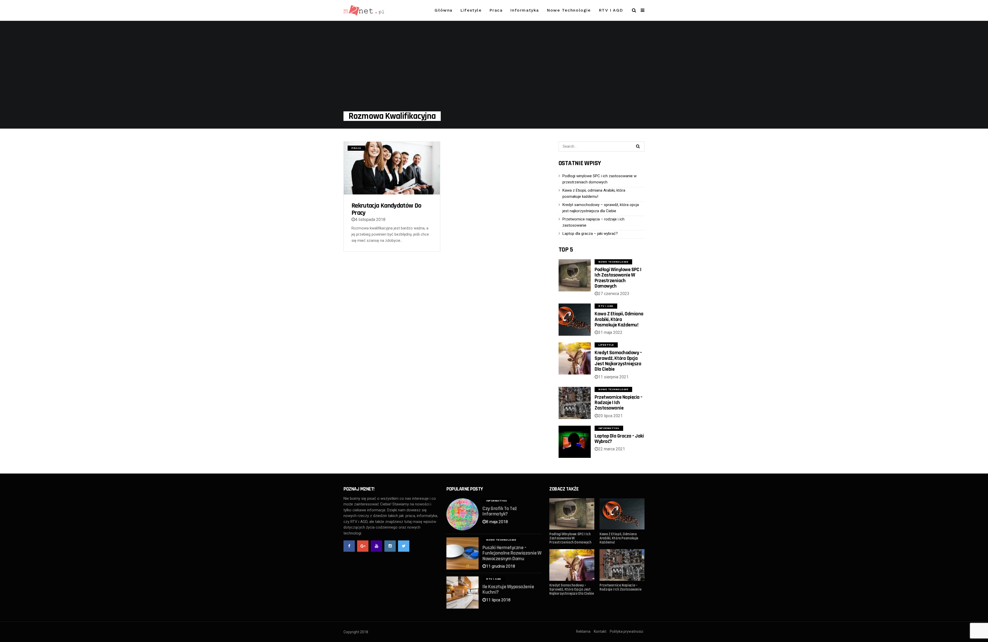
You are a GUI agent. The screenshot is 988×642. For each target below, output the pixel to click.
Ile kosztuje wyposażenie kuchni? (508, 589)
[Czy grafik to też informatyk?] (462, 514)
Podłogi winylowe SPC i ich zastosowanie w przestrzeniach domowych (618, 277)
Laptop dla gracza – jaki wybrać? (590, 233)
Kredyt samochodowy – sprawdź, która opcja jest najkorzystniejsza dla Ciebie (618, 360)
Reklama (583, 631)
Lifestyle (471, 10)
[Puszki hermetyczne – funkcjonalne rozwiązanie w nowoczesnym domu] (462, 553)
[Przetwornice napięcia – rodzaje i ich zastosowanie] (575, 403)
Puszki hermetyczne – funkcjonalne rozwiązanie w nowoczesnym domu (511, 553)
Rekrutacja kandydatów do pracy (386, 209)
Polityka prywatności (626, 631)
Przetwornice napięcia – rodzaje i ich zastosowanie (618, 403)
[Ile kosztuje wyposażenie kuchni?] (462, 592)
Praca (495, 10)
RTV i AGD (611, 10)
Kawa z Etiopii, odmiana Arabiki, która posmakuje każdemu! (619, 319)
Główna (444, 10)
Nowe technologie (569, 10)
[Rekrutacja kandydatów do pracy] (392, 168)
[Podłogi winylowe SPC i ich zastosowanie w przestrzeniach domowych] (575, 275)
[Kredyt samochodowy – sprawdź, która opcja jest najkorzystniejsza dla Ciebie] (575, 358)
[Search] (638, 146)
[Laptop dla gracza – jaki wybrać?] (575, 442)
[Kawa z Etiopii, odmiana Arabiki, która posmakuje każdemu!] (575, 320)
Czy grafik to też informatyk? (499, 511)
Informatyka (524, 10)
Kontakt (600, 631)
